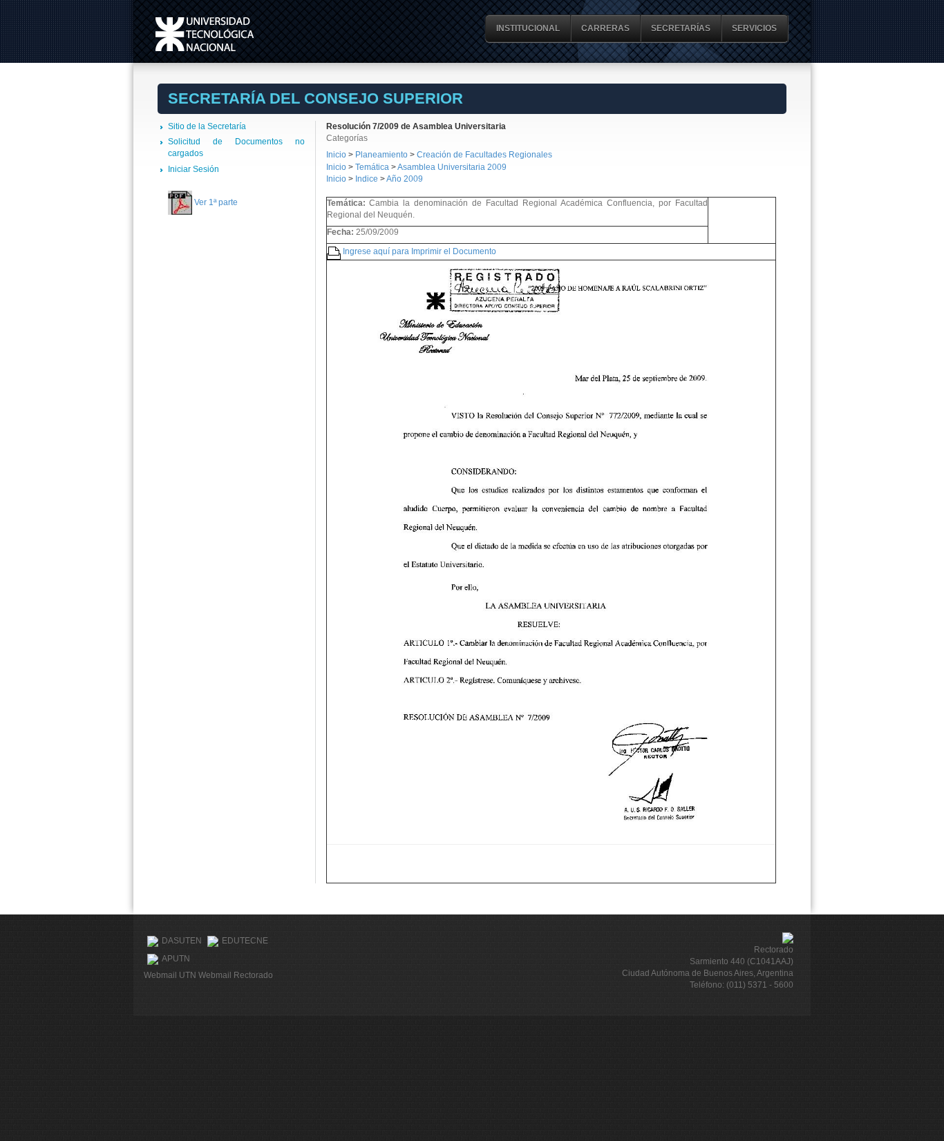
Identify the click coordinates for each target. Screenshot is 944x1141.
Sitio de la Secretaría (207, 126)
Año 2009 (404, 179)
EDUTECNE (245, 941)
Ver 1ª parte (216, 202)
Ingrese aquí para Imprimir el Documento (419, 251)
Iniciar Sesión (193, 169)
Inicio (336, 155)
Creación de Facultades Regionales (484, 155)
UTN (204, 34)
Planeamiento (382, 155)
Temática (372, 167)
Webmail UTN (170, 975)
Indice (366, 179)
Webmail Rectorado (235, 975)
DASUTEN (182, 941)
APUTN (176, 958)
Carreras (605, 28)
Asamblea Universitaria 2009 (452, 167)
